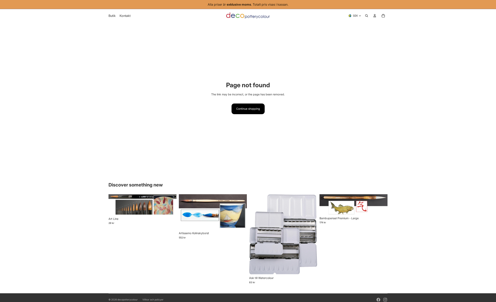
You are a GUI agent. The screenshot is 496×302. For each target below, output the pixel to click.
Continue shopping (248, 108)
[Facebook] (378, 299)
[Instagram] (385, 299)
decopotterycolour (127, 299)
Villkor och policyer (153, 299)
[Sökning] (366, 15)
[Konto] (374, 15)
